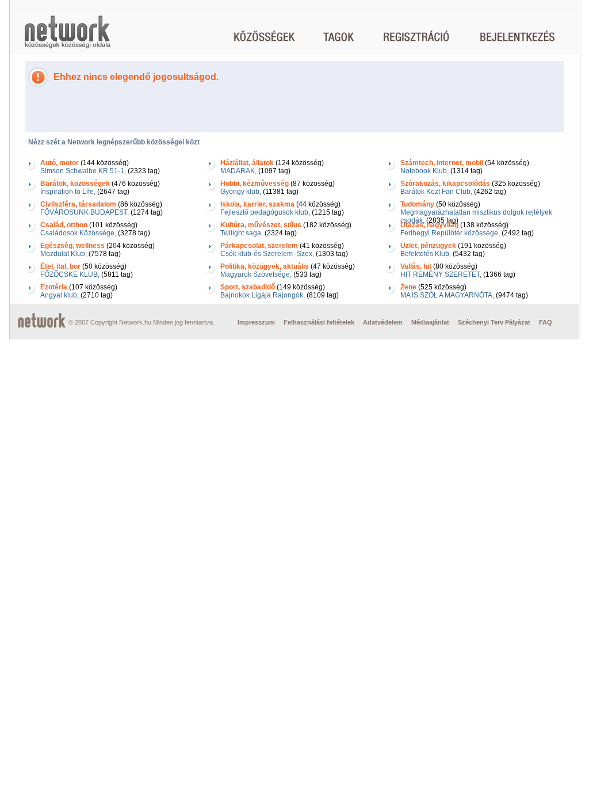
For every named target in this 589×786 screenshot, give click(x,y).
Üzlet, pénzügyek (428, 246)
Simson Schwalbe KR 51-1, (83, 171)
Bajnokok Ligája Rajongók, (262, 295)
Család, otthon (63, 225)
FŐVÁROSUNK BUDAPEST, (84, 212)
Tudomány (417, 204)
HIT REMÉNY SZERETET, (440, 274)
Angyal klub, (59, 295)
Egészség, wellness (72, 246)
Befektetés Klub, (425, 254)
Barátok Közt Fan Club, (436, 192)
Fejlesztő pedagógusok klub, (265, 212)
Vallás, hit (415, 266)
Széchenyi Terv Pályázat (494, 322)
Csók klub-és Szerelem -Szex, (267, 254)
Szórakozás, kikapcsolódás (445, 184)
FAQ (545, 322)
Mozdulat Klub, (63, 254)
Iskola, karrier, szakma (257, 204)
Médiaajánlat (430, 322)
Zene (408, 287)
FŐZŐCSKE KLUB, (70, 274)
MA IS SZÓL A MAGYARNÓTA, (447, 295)
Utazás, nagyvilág (429, 225)
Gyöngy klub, (240, 192)
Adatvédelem (383, 322)
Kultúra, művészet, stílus (260, 225)
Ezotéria (53, 287)
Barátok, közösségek (75, 184)
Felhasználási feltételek (319, 322)
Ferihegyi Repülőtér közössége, (450, 233)
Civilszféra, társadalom (78, 204)
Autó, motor (59, 163)
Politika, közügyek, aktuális (264, 266)
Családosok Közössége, (78, 233)
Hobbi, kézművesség (254, 184)
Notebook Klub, (424, 171)
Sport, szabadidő (247, 287)
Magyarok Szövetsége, (256, 274)
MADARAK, (238, 171)
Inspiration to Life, (67, 192)
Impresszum (256, 322)
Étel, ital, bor (60, 266)
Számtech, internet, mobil (441, 163)
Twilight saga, (241, 233)
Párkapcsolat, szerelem (259, 246)
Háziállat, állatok (247, 163)
